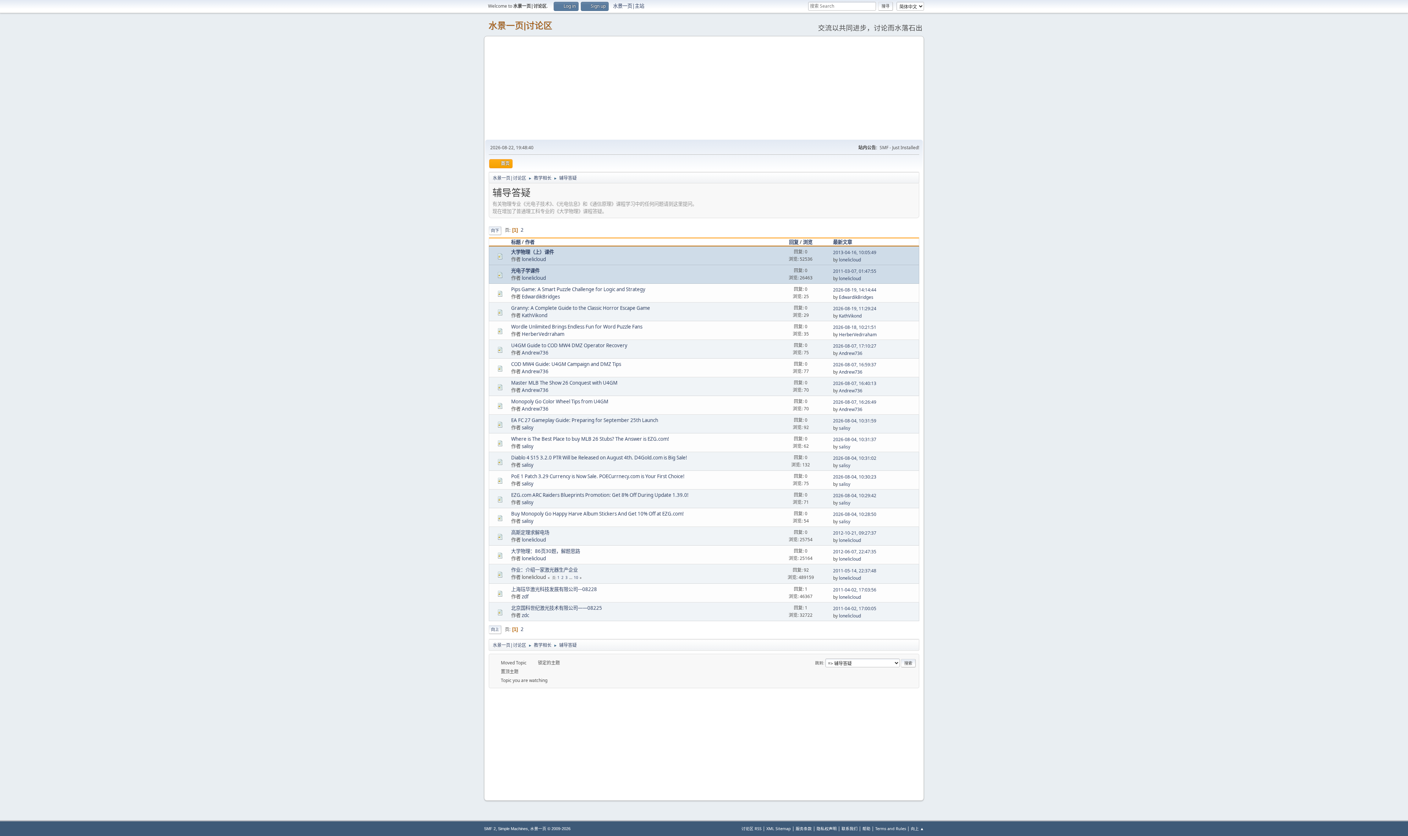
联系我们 (849, 828)
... (571, 577)
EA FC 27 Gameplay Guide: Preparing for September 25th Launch (584, 420)
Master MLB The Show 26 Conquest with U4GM (564, 383)
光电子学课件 (525, 270)
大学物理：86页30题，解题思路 (545, 551)
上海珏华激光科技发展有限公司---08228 (554, 589)
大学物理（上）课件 (532, 252)
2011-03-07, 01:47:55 (854, 271)
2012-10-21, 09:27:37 (854, 533)
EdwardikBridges (541, 296)
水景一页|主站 (628, 6)
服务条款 (804, 828)
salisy (528, 427)
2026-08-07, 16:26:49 (854, 402)
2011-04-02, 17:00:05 (854, 608)
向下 (495, 230)
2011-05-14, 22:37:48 (854, 571)
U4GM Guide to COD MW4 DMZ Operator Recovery (569, 345)
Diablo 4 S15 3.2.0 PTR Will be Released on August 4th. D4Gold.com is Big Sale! (599, 457)
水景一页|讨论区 (520, 25)
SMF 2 (490, 828)
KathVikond (534, 315)
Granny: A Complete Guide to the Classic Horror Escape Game (580, 308)
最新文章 (842, 242)
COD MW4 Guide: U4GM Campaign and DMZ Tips (566, 364)
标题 (516, 242)
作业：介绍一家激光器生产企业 (544, 569)
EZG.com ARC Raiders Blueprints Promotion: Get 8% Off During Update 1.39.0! (600, 495)
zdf (525, 596)
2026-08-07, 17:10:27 (854, 346)
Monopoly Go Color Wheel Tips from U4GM (559, 401)
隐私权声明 (827, 828)
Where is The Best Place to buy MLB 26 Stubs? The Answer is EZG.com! (590, 439)
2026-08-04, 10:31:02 (854, 458)
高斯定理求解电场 (530, 532)
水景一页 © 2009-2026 (550, 828)
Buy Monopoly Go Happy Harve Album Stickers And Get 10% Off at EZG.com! (597, 513)
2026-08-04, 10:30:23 (854, 477)
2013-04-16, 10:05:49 (854, 252)
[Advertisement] (704, 87)
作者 (530, 242)
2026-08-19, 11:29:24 (854, 308)
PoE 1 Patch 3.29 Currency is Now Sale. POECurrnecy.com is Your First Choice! (598, 476)
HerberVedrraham (543, 334)
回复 (794, 242)
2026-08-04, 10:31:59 (854, 421)
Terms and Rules (890, 828)
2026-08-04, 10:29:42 (854, 495)
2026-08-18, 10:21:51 (854, 327)
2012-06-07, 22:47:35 (854, 552)
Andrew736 (535, 352)
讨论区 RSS (751, 828)
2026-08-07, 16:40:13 (854, 383)
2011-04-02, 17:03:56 (854, 590)
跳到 (819, 663)
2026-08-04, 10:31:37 (854, 439)
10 (576, 577)
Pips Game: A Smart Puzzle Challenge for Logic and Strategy (578, 289)
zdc (525, 615)
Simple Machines (513, 828)
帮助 (866, 828)
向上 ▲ (917, 828)
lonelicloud (534, 259)
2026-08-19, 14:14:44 (854, 290)
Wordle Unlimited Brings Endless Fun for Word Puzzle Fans (576, 326)
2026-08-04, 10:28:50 (854, 514)
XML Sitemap (778, 828)
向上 (495, 629)
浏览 (808, 242)
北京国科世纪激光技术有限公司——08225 (556, 608)
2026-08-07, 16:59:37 (854, 365)
